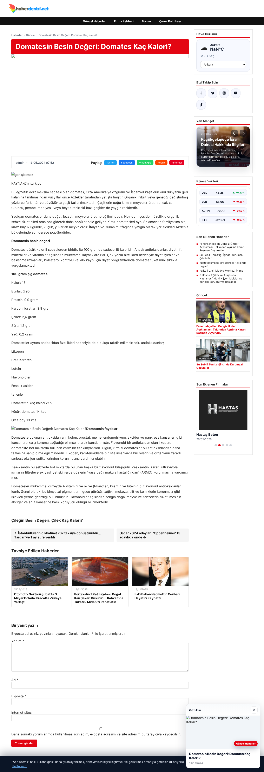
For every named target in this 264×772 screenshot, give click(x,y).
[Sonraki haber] (243, 133)
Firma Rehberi (124, 21)
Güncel (30, 35)
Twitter (110, 162)
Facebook (127, 162)
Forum (146, 21)
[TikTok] (201, 105)
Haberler (16, 35)
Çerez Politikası (170, 21)
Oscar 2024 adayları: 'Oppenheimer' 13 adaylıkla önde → (149, 535)
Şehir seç (207, 56)
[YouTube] (235, 93)
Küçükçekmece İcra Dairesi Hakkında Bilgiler (222, 264)
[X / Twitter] (212, 93)
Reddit (161, 162)
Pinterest (177, 162)
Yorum (17, 641)
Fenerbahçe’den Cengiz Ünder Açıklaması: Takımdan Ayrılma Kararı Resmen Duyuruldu (221, 247)
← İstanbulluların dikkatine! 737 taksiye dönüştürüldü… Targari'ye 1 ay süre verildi (57, 535)
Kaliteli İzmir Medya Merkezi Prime (221, 270)
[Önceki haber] (234, 133)
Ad (14, 680)
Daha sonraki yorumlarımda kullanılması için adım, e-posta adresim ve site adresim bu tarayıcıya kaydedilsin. (96, 734)
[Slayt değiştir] (215, 445)
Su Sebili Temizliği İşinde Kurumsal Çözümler (221, 256)
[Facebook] (201, 93)
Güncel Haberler (94, 21)
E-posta (18, 696)
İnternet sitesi (21, 712)
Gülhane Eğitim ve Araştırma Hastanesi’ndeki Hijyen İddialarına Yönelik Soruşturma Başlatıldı (220, 278)
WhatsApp (145, 162)
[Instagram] (224, 93)
